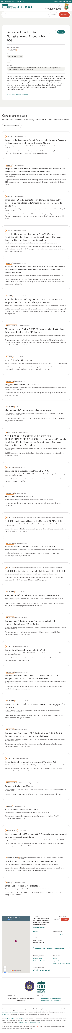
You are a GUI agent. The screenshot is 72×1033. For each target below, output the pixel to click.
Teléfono (35, 931)
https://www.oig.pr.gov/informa (10, 1012)
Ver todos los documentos (11, 125)
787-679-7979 (5, 1014)
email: (42, 998)
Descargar (61, 32)
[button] (4, 14)
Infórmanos (64, 14)
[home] (9, 7)
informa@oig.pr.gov (37, 1010)
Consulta (53, 14)
